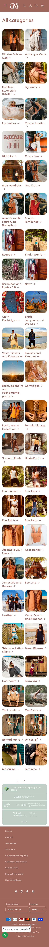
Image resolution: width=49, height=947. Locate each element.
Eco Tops (31, 491)
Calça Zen (32, 156)
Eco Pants (31, 520)
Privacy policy (35, 928)
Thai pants (9, 710)
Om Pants (31, 710)
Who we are (10, 843)
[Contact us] (5, 935)
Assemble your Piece (12, 551)
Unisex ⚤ (31, 739)
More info (24, 822)
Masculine (9, 769)
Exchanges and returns (16, 861)
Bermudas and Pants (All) (11, 285)
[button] (5, 6)
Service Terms (11, 867)
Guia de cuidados (13, 880)
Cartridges (32, 385)
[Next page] (32, 781)
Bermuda (31, 681)
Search (8, 831)
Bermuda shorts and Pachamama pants (12, 391)
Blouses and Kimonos (33, 354)
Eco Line (30, 582)
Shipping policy (33, 932)
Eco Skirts (8, 520)
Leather (7, 615)
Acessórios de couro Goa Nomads (11, 222)
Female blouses (35, 425)
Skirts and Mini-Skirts (13, 650)
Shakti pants (33, 254)
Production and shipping (16, 855)
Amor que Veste (36, 54)
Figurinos (31, 87)
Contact (9, 837)
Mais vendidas (12, 185)
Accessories (33, 549)
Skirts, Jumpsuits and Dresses (34, 320)
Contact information (26, 936)
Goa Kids (31, 185)
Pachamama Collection (10, 427)
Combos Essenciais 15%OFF (9, 90)
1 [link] (17, 781)
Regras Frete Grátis (14, 874)
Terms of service (18, 932)
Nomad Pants (11, 739)
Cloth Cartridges (9, 318)
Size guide (10, 849)
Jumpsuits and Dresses (11, 584)
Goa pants (9, 681)
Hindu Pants (33, 458)
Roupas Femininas (31, 220)
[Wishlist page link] (36, 5)
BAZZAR (7, 156)
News (28, 284)
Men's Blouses (34, 648)
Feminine (31, 769)
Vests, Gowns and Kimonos (11, 354)
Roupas (7, 254)
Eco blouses (10, 491)
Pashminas (9, 123)
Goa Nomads (23, 924)
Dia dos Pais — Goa (12, 56)
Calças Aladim (35, 123)
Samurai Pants (12, 458)
